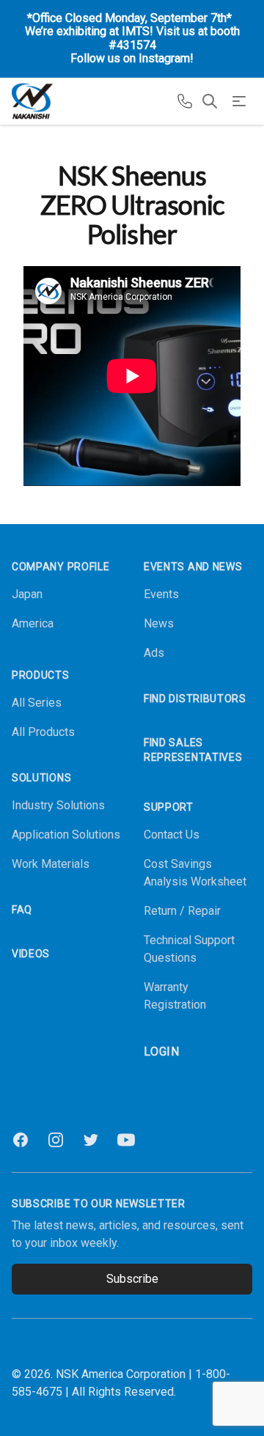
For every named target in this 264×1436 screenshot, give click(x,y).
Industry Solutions (58, 805)
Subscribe (132, 1279)
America (33, 623)
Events (161, 594)
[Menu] (239, 101)
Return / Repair (182, 911)
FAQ (22, 910)
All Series (37, 703)
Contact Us (171, 835)
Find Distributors (195, 698)
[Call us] (185, 101)
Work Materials (50, 864)
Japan (27, 594)
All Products (43, 732)
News (159, 623)
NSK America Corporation (121, 1374)
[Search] (210, 101)
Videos (31, 954)
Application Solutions (66, 835)
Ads (154, 653)
